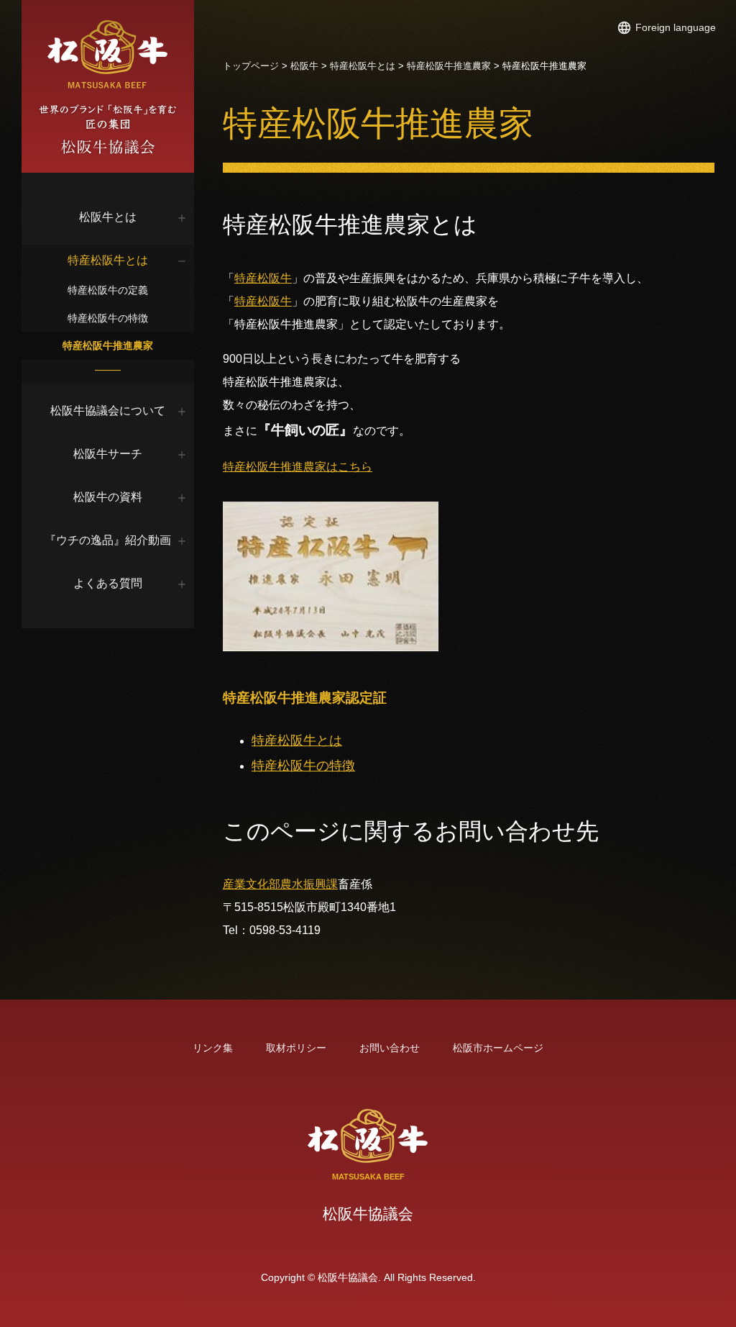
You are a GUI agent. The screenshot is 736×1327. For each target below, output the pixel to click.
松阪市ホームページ (498, 1048)
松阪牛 (304, 65)
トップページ (251, 65)
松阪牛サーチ (107, 454)
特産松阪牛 (263, 278)
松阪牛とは (108, 217)
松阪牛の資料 (107, 497)
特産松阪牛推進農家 (108, 345)
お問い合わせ (389, 1048)
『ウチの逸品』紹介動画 (108, 540)
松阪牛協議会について (107, 410)
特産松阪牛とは (108, 260)
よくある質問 (107, 583)
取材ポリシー (296, 1048)
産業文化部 (251, 884)
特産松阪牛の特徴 (108, 318)
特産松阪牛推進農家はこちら (297, 467)
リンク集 (213, 1048)
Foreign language (675, 27)
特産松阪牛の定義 (108, 290)
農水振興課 (309, 884)
